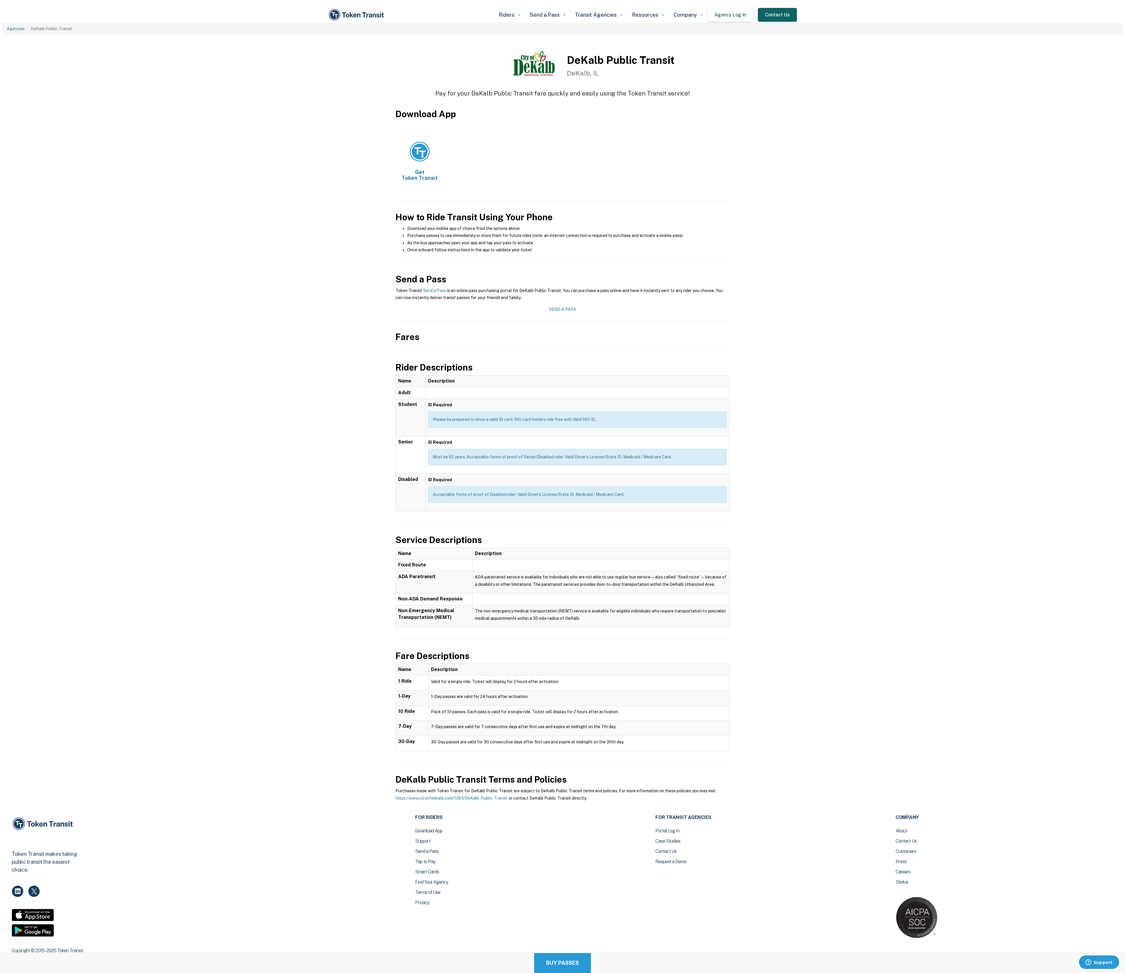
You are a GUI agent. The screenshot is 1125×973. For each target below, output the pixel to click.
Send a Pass (434, 290)
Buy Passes (562, 963)
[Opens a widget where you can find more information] (1099, 962)
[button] (509, 15)
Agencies (16, 28)
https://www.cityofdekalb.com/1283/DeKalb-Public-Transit (452, 798)
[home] (357, 15)
